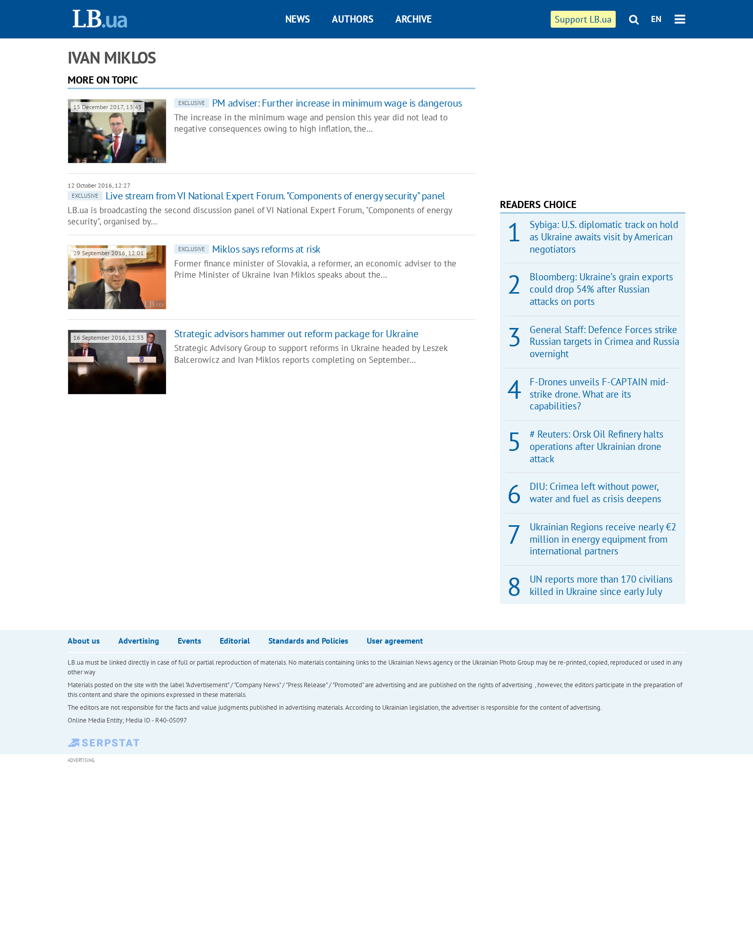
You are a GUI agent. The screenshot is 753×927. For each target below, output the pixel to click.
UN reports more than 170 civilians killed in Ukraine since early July (601, 585)
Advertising (138, 640)
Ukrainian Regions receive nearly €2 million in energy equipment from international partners (603, 539)
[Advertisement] (577, 113)
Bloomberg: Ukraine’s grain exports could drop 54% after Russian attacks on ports (601, 289)
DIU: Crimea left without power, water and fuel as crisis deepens (595, 492)
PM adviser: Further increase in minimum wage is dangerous (320, 103)
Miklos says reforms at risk (249, 249)
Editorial (235, 640)
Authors (352, 19)
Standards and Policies (308, 640)
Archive (413, 19)
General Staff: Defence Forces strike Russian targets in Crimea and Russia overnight (604, 341)
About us (84, 640)
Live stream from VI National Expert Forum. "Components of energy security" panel (258, 195)
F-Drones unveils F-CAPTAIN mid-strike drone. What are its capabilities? (599, 394)
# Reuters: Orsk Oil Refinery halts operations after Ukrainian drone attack (596, 446)
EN (656, 19)
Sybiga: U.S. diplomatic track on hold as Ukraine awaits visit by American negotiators (604, 236)
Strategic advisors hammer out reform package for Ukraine (296, 333)
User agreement (395, 640)
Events (189, 640)
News (297, 19)
